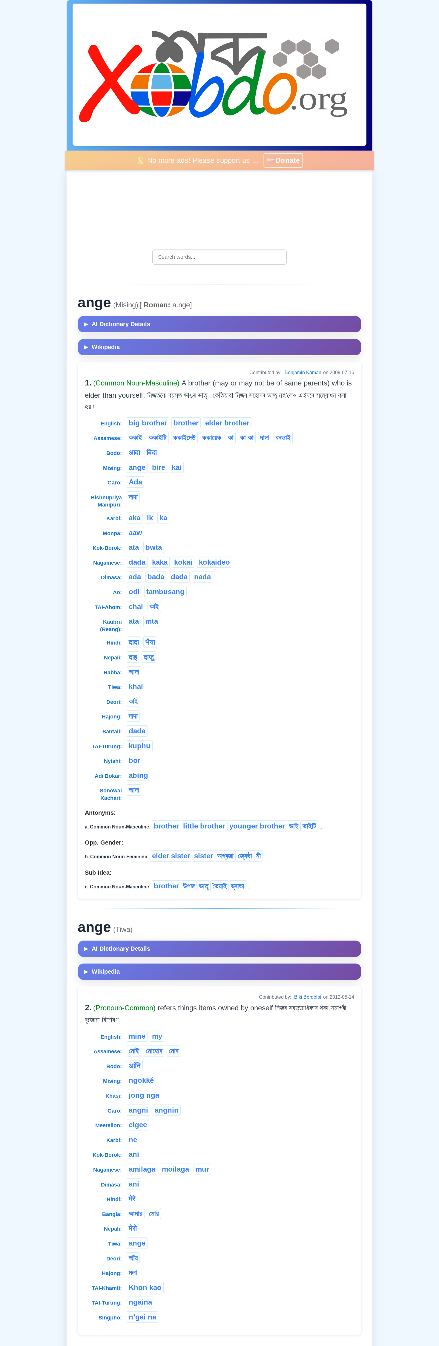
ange (137, 467)
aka (134, 518)
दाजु (149, 657)
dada (137, 562)
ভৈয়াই (220, 886)
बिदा (152, 452)
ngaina (140, 1302)
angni (138, 1110)
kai (177, 467)
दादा (134, 642)
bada (156, 577)
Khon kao (145, 1287)
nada (202, 577)
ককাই (135, 437)
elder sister (171, 856)
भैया (150, 642)
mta (151, 621)
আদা (134, 672)
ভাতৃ (203, 886)
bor (134, 760)
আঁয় (133, 1258)
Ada (135, 482)
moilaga (175, 1169)
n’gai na (142, 1317)
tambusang (165, 592)
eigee (138, 1125)
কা (231, 437)
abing (138, 775)
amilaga (142, 1169)
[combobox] (219, 257)
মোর (154, 1213)
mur (202, 1169)
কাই (154, 606)
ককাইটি (158, 437)
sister (203, 856)
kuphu (140, 746)
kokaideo (214, 562)
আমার (135, 1213)
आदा (134, 452)
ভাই (293, 826)
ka (163, 518)
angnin (167, 1110)
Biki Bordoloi (307, 997)
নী (258, 856)
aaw (135, 533)
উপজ (189, 886)
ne (133, 1140)
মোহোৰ (154, 1051)
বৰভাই (283, 437)
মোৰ (173, 1051)
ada (135, 577)
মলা (133, 1272)
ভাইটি (309, 826)
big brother (148, 423)
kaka (160, 562)
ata (134, 547)
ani (134, 1154)
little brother (204, 826)
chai (136, 606)
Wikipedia (102, 347)
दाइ (133, 657)
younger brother (257, 826)
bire (158, 467)
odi (134, 592)
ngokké (141, 1080)
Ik (150, 518)
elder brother (227, 423)
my (157, 1036)
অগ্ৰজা (225, 856)
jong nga (144, 1095)
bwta (153, 547)
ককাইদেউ (184, 437)
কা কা (247, 437)
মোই (134, 1051)
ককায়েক (211, 437)
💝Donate (288, 160)
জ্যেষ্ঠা (245, 856)
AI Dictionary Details (117, 324)
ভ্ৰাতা (237, 886)
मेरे (132, 1199)
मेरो (133, 1228)
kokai (183, 562)
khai (136, 686)
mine (137, 1036)
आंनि (135, 1066)
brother (186, 423)
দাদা (264, 437)
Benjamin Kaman (303, 372)
